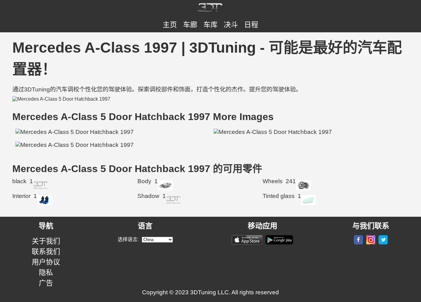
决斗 (231, 25)
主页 (170, 25)
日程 (251, 25)
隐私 (46, 272)
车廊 (190, 25)
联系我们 (46, 252)
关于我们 (46, 241)
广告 (46, 283)
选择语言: (128, 239)
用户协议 (46, 262)
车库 (210, 25)
